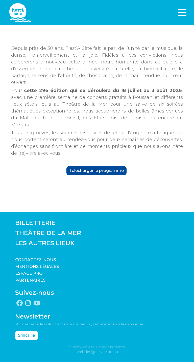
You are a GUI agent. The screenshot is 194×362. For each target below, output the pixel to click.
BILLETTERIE (35, 223)
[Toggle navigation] (182, 12)
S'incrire (26, 335)
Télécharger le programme (96, 170)
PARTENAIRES (30, 280)
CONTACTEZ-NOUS (35, 259)
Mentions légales (37, 266)
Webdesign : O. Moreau (97, 351)
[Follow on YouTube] (36, 303)
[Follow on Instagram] (28, 303)
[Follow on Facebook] (19, 303)
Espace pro (29, 273)
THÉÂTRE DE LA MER (48, 233)
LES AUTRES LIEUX (44, 243)
